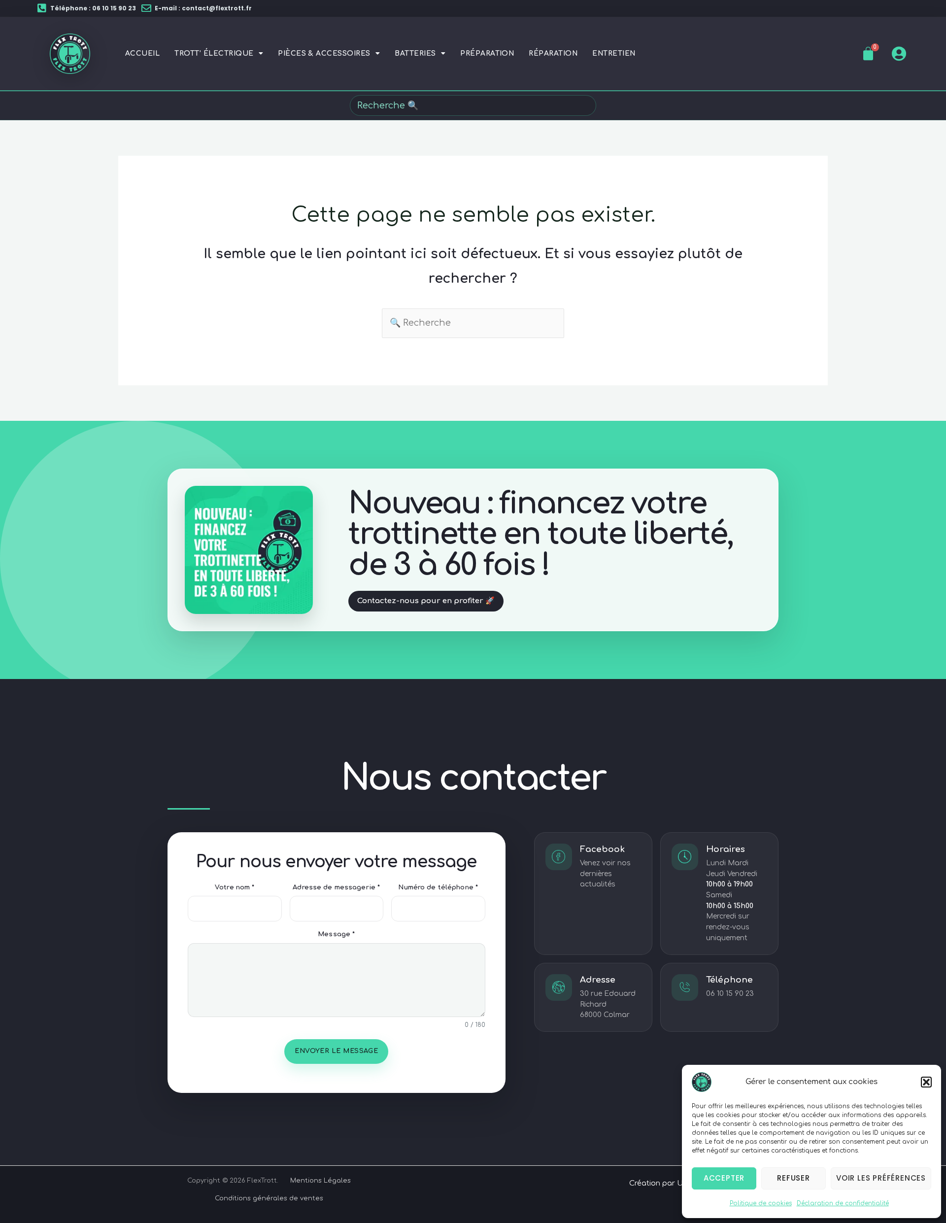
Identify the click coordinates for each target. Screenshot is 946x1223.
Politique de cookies (761, 1203)
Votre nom (234, 887)
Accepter (724, 1178)
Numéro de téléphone (438, 887)
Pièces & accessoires (324, 53)
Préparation (487, 53)
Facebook (602, 849)
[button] (926, 1082)
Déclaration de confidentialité (843, 1203)
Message (336, 934)
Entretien (613, 53)
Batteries (415, 53)
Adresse (597, 980)
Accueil (142, 53)
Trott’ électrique (213, 53)
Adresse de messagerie (336, 887)
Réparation (553, 53)
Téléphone (729, 980)
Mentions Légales (320, 1180)
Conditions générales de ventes (269, 1198)
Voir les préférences (881, 1178)
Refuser (793, 1178)
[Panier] (868, 53)
